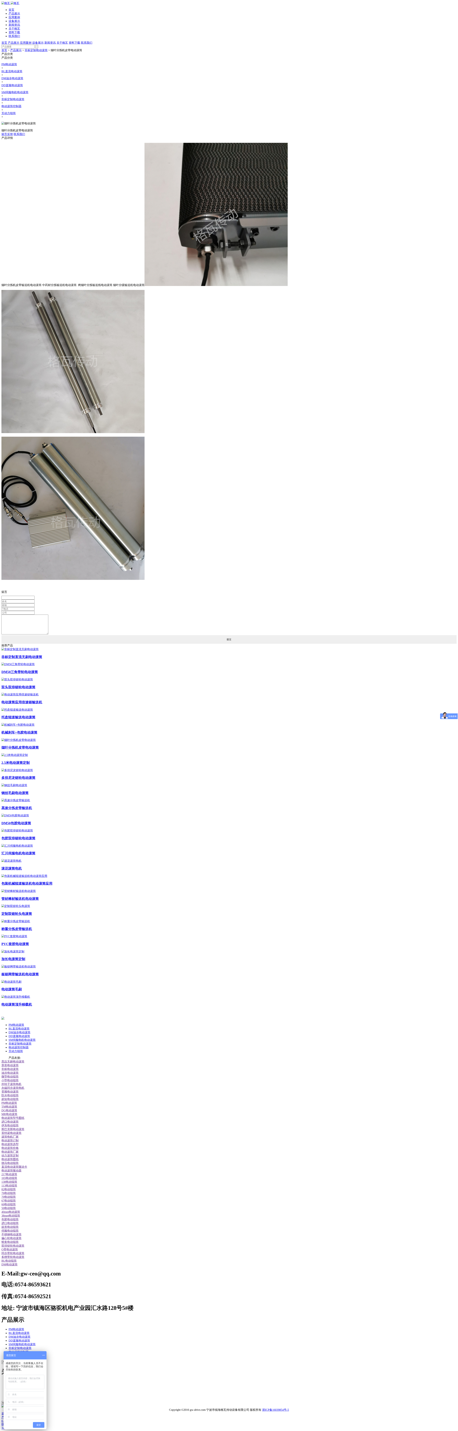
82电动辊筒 (8, 1189)
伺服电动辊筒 (10, 1230)
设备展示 (14, 21)
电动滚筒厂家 (10, 1151)
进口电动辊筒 (10, 1223)
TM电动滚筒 (9, 1106)
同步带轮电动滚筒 (12, 1253)
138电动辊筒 (9, 1181)
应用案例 (14, 17)
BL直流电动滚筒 (11, 71)
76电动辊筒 (8, 1193)
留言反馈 (7, 134)
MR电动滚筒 (9, 1114)
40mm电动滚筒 (10, 1211)
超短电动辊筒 (10, 1099)
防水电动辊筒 (10, 1095)
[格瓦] (10, 3)
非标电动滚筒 (10, 1069)
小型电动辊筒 (10, 1080)
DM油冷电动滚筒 (12, 78)
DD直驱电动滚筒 (12, 85)
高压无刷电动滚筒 (12, 1061)
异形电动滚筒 (10, 1065)
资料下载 (14, 32)
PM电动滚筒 (9, 64)
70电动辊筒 (8, 1196)
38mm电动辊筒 (10, 1215)
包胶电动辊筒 (10, 1219)
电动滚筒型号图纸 (12, 1117)
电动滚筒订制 (10, 1140)
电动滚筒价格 (10, 1147)
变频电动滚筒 (10, 1091)
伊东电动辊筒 (10, 1125)
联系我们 (14, 36)
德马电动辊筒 (10, 1163)
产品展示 (14, 13)
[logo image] (2, 1018)
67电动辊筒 (8, 1200)
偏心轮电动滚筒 (11, 1238)
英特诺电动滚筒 (11, 1132)
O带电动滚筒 (9, 1249)
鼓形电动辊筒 (10, 1226)
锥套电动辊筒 (10, 1241)
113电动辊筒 (9, 1185)
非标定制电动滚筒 (36, 50)
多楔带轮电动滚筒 (12, 1256)
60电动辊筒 (8, 1204)
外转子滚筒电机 (11, 1084)
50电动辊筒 (8, 1208)
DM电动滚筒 (9, 1264)
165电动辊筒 (9, 1178)
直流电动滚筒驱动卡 (14, 1166)
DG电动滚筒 (9, 1110)
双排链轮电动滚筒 (12, 1245)
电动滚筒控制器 (11, 106)
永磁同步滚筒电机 (12, 1087)
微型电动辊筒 (10, 1076)
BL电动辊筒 (9, 1260)
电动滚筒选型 (10, 1144)
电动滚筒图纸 (10, 1159)
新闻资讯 (14, 24)
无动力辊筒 (8, 113)
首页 (11, 9)
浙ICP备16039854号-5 (275, 1409)
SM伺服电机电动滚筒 (14, 92)
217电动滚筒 (9, 1174)
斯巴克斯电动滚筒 (12, 1129)
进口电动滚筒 (10, 1121)
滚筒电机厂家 (10, 1136)
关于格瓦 (14, 28)
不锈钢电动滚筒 (11, 1234)
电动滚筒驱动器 (11, 1170)
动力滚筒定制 (10, 1155)
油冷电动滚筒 (10, 1072)
